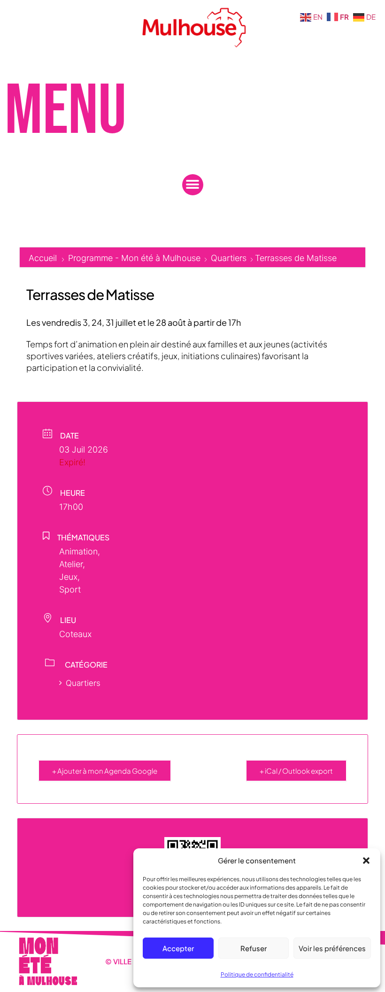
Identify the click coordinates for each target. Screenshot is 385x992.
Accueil (44, 258)
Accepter (178, 948)
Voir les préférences (332, 948)
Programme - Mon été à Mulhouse (134, 258)
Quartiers (228, 258)
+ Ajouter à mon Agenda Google (104, 770)
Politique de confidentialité (257, 974)
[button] (366, 860)
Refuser (253, 948)
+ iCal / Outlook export (296, 770)
